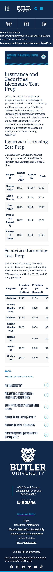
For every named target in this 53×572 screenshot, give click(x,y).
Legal (26, 520)
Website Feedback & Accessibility (26, 529)
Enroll (8, 370)
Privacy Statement (26, 542)
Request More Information (19, 376)
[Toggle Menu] (43, 56)
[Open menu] (41, 8)
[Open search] (36, 8)
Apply (9, 23)
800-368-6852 (28, 494)
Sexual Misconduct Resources (26, 533)
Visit (26, 23)
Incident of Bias (26, 538)
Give (44, 23)
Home (3, 32)
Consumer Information (26, 524)
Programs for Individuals (14, 39)
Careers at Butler (26, 514)
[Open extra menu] (7, 8)
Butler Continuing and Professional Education (25, 35)
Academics (14, 32)
